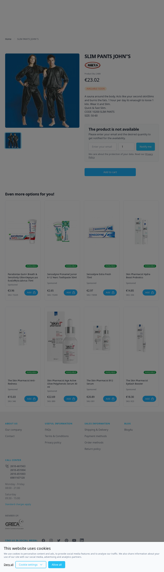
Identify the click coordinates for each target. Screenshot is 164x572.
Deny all (8, 564)
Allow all (57, 564)
